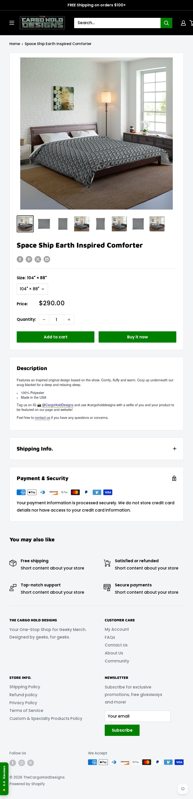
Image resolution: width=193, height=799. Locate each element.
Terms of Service (26, 710)
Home (14, 43)
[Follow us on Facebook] (12, 762)
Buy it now (137, 337)
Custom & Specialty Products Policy (45, 718)
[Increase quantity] (69, 320)
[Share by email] (47, 259)
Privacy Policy (23, 703)
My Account (117, 629)
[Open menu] (11, 23)
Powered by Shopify (27, 783)
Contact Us (116, 645)
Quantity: (26, 319)
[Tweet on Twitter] (38, 259)
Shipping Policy (24, 687)
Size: (32, 278)
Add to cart (56, 337)
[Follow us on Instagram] (21, 762)
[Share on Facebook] (20, 259)
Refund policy (23, 695)
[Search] (166, 23)
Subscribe (122, 730)
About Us (114, 653)
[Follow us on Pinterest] (30, 762)
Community (117, 661)
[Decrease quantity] (44, 320)
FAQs (110, 637)
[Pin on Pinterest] (29, 259)
